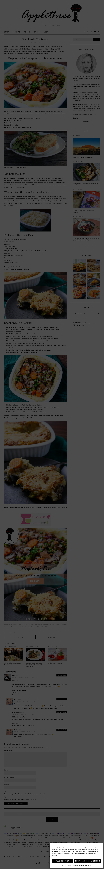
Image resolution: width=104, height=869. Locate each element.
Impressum (88, 865)
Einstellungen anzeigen (87, 861)
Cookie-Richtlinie (66, 865)
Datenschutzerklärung (78, 865)
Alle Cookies (62, 861)
